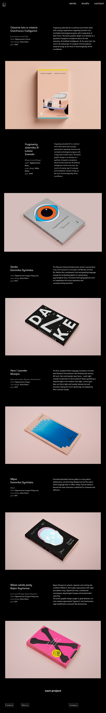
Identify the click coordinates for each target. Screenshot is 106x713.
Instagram (73, 705)
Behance (25, 705)
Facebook (9, 705)
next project (53, 690)
